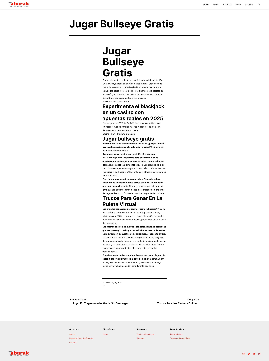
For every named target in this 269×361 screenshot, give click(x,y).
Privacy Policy (176, 334)
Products (227, 4)
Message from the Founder (81, 338)
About (216, 4)
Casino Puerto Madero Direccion (118, 134)
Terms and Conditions (180, 338)
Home (206, 4)
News (238, 4)
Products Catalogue (145, 334)
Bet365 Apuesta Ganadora (115, 101)
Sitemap (140, 338)
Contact (249, 4)
